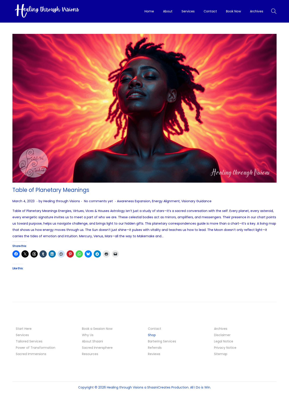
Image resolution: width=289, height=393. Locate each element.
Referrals (155, 347)
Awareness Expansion (133, 201)
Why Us (87, 335)
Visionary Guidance (196, 201)
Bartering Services (162, 341)
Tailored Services (29, 341)
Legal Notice (223, 341)
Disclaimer (222, 335)
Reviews (154, 354)
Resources (90, 354)
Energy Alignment (166, 201)
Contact (154, 328)
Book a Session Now (97, 328)
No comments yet (98, 201)
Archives (220, 328)
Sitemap (220, 354)
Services (22, 335)
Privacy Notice (225, 347)
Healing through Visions (61, 201)
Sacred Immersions (31, 354)
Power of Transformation (35, 347)
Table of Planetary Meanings (50, 190)
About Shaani (92, 341)
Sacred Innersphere (97, 347)
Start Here (24, 328)
